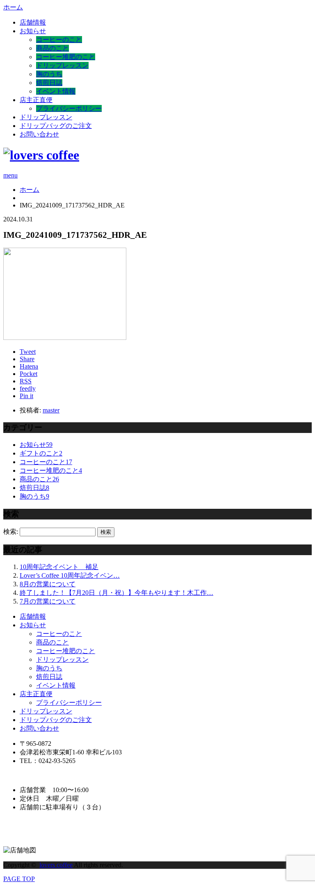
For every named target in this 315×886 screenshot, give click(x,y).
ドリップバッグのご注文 (56, 125)
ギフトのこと (41, 453)
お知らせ (33, 30)
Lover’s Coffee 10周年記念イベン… (70, 575)
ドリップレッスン (62, 65)
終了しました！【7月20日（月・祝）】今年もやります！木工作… (116, 592)
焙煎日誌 (49, 82)
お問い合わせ (39, 134)
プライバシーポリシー (69, 108)
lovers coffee (56, 864)
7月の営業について (47, 601)
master (51, 410)
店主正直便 (36, 99)
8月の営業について (47, 584)
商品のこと (52, 48)
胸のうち (49, 74)
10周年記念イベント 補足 (59, 566)
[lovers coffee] (41, 155)
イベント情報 (55, 91)
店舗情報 (33, 22)
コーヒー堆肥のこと (65, 56)
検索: (10, 531)
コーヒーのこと (59, 39)
